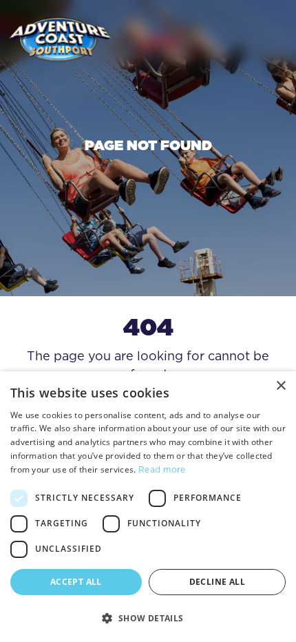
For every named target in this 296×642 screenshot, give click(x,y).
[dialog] (148, 506)
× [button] (280, 386)
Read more (162, 469)
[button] (148, 618)
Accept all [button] (76, 582)
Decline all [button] (217, 582)
